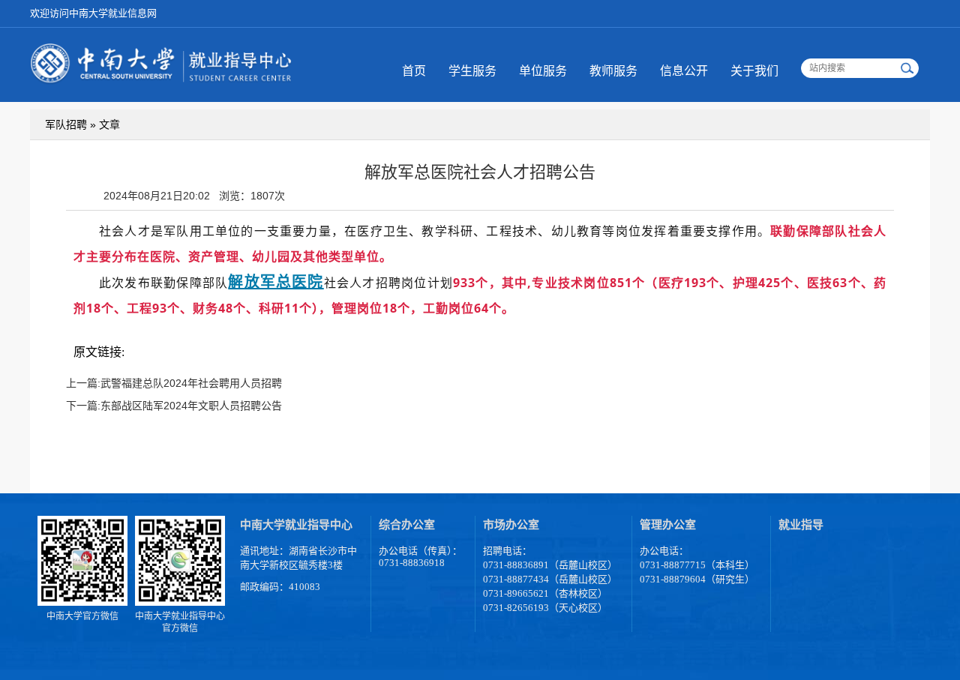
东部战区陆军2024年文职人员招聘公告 (191, 406)
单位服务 (543, 70)
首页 (414, 70)
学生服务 (472, 70)
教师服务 (614, 70)
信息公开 (684, 70)
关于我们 (754, 70)
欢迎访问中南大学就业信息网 (93, 13)
